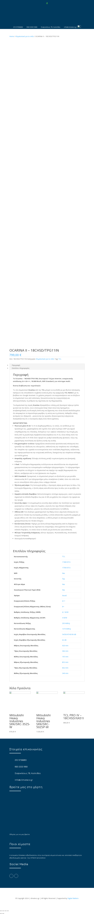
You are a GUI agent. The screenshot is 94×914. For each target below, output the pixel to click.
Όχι (63, 579)
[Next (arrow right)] (3, 913)
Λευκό (64, 595)
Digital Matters (73, 898)
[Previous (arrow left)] (1, 913)
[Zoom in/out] (8, 910)
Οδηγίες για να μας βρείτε (19, 834)
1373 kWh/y (66, 629)
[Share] (3, 910)
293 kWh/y (66, 623)
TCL (59, 359)
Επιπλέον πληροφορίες (20, 368)
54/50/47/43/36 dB (69, 634)
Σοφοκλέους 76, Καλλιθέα (50, 27)
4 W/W (64, 618)
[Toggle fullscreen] (5, 910)
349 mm (65, 673)
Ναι (63, 573)
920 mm (65, 645)
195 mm (65, 657)
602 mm (65, 668)
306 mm (65, 651)
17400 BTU (66, 562)
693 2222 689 (32, 27)
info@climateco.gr (70, 27)
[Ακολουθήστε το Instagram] (16, 876)
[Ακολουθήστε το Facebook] (11, 876)
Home (11, 36)
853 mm (65, 662)
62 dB (64, 640)
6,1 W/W (65, 612)
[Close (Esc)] (1, 910)
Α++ (63, 601)
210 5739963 (18, 27)
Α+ (63, 606)
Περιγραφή (16, 365)
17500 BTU (66, 568)
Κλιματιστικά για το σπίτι (24, 36)
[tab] (47, 365)
